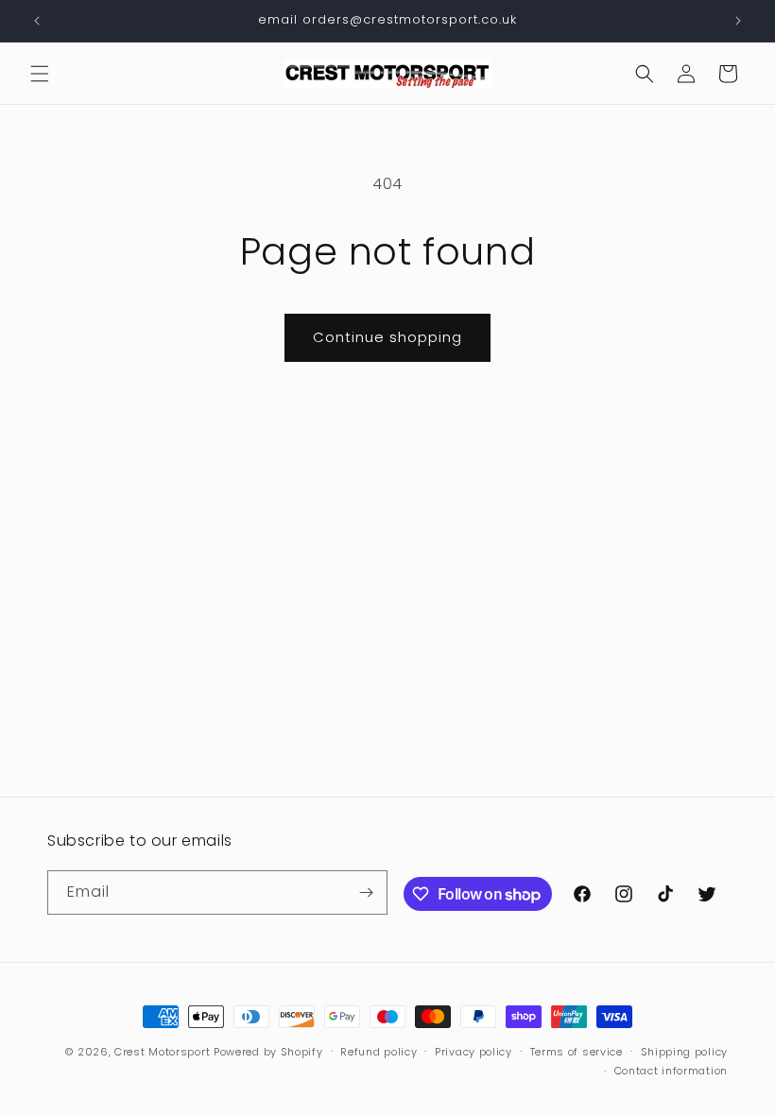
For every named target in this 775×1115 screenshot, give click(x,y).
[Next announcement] (738, 21)
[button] (39, 73)
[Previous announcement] (37, 21)
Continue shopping (387, 337)
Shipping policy (685, 1051)
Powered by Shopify (268, 1051)
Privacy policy (473, 1051)
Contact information (671, 1070)
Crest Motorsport (162, 1051)
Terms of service (576, 1051)
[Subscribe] (366, 892)
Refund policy (378, 1051)
